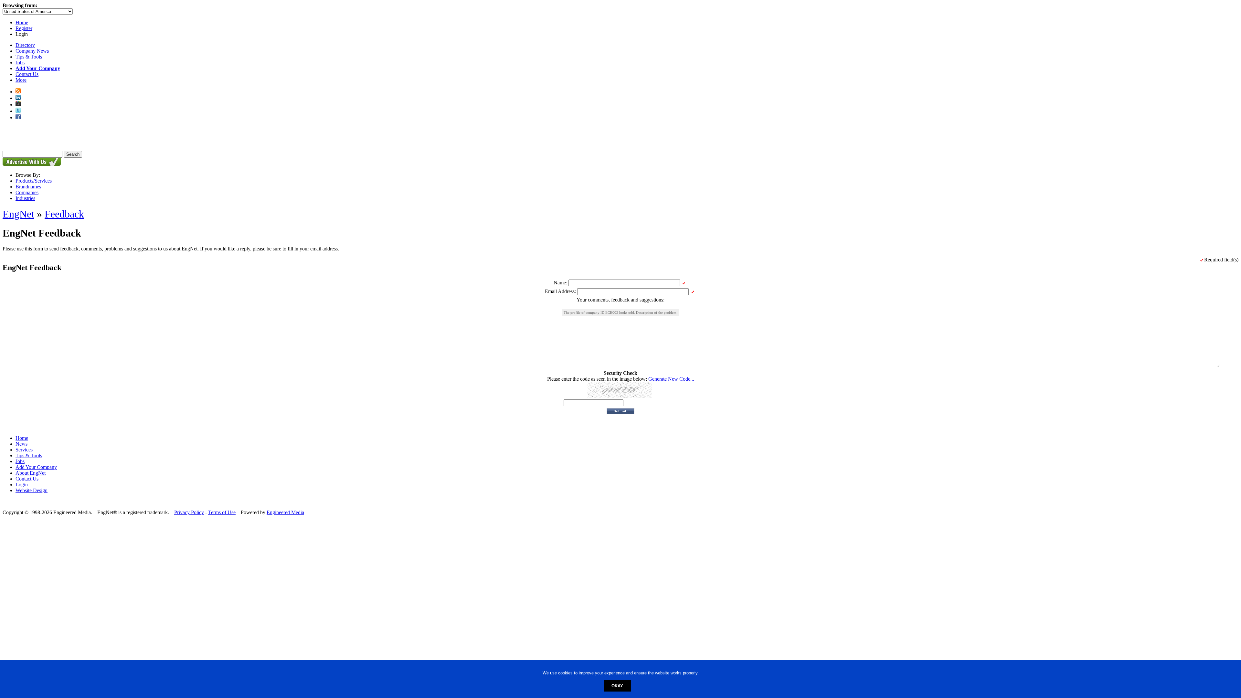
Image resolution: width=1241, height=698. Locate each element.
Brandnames (28, 186)
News (21, 444)
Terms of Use (222, 512)
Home (22, 22)
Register (24, 28)
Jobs (20, 62)
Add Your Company (36, 467)
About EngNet (31, 473)
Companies (27, 192)
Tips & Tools (29, 56)
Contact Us (27, 74)
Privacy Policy (189, 512)
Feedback (64, 214)
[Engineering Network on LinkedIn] (18, 98)
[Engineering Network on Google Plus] (18, 104)
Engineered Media (285, 512)
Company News (32, 51)
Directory (25, 45)
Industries (25, 198)
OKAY (617, 685)
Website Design (32, 490)
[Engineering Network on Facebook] (18, 117)
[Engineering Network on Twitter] (18, 111)
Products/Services (34, 181)
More (21, 80)
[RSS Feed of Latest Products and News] (18, 91)
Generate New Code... (671, 379)
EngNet (18, 214)
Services (24, 449)
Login (22, 484)
